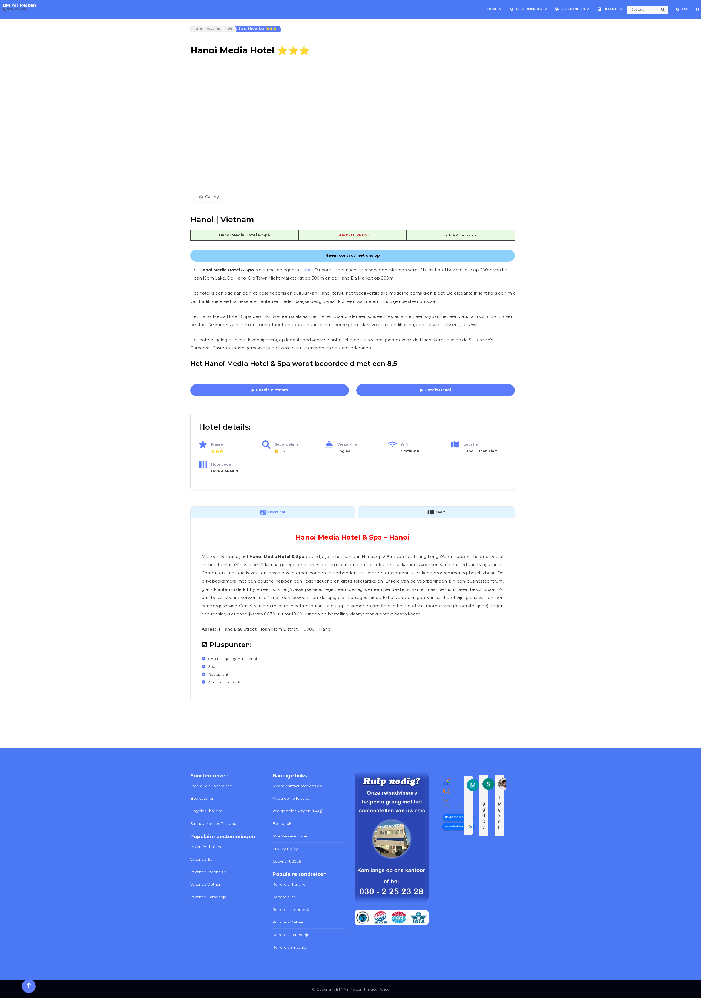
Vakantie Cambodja (208, 897)
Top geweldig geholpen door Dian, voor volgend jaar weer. (483, 813)
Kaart (440, 512)
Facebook (281, 823)
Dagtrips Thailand (206, 811)
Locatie (471, 444)
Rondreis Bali (284, 897)
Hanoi (306, 269)
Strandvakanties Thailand (213, 823)
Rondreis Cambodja (290, 935)
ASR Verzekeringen (290, 836)
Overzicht (276, 512)
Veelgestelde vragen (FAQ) (297, 811)
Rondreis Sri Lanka (289, 947)
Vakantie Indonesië (208, 872)
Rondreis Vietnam (289, 922)
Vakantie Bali (202, 859)
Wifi (404, 444)
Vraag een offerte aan (292, 798)
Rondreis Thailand (289, 884)
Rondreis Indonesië (290, 909)
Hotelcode (221, 464)
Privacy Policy (285, 848)
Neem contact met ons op (297, 786)
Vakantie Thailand (206, 847)
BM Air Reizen (19, 5)
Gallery (212, 196)
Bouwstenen (202, 798)
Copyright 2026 (286, 861)
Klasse (217, 444)
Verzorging (347, 444)
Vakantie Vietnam (206, 884)
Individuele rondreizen (211, 786)
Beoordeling (286, 444)
